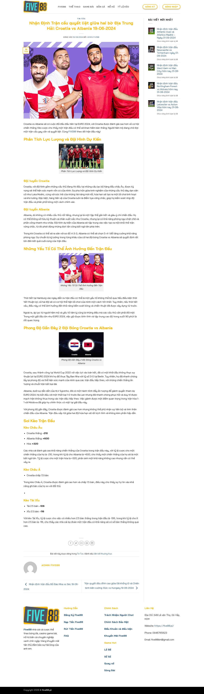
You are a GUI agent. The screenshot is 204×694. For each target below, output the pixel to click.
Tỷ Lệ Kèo (123, 6)
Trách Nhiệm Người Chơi (119, 614)
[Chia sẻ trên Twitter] (75, 543)
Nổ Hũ (111, 6)
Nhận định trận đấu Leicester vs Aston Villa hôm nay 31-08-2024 (168, 106)
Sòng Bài (109, 670)
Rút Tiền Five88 (73, 628)
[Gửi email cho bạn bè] (81, 543)
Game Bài (88, 6)
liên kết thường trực (103, 553)
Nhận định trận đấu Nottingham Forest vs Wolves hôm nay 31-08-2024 (167, 87)
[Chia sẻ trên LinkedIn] (92, 543)
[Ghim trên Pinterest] (86, 543)
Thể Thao (74, 6)
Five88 (62, 6)
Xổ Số (107, 656)
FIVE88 (72, 131)
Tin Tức (81, 19)
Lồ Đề (107, 649)
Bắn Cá (100, 6)
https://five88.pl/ (164, 625)
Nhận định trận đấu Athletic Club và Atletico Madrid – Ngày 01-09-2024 (167, 33)
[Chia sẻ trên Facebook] (70, 543)
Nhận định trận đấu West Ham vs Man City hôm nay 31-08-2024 (168, 69)
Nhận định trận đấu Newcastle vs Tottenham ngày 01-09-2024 (168, 51)
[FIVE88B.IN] (38, 6)
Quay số (109, 663)
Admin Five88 (93, 37)
